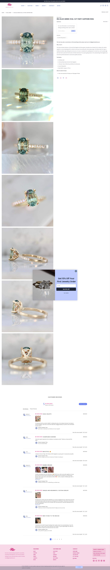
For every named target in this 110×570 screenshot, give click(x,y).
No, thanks (66, 293)
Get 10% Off (66, 289)
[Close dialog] (76, 271)
